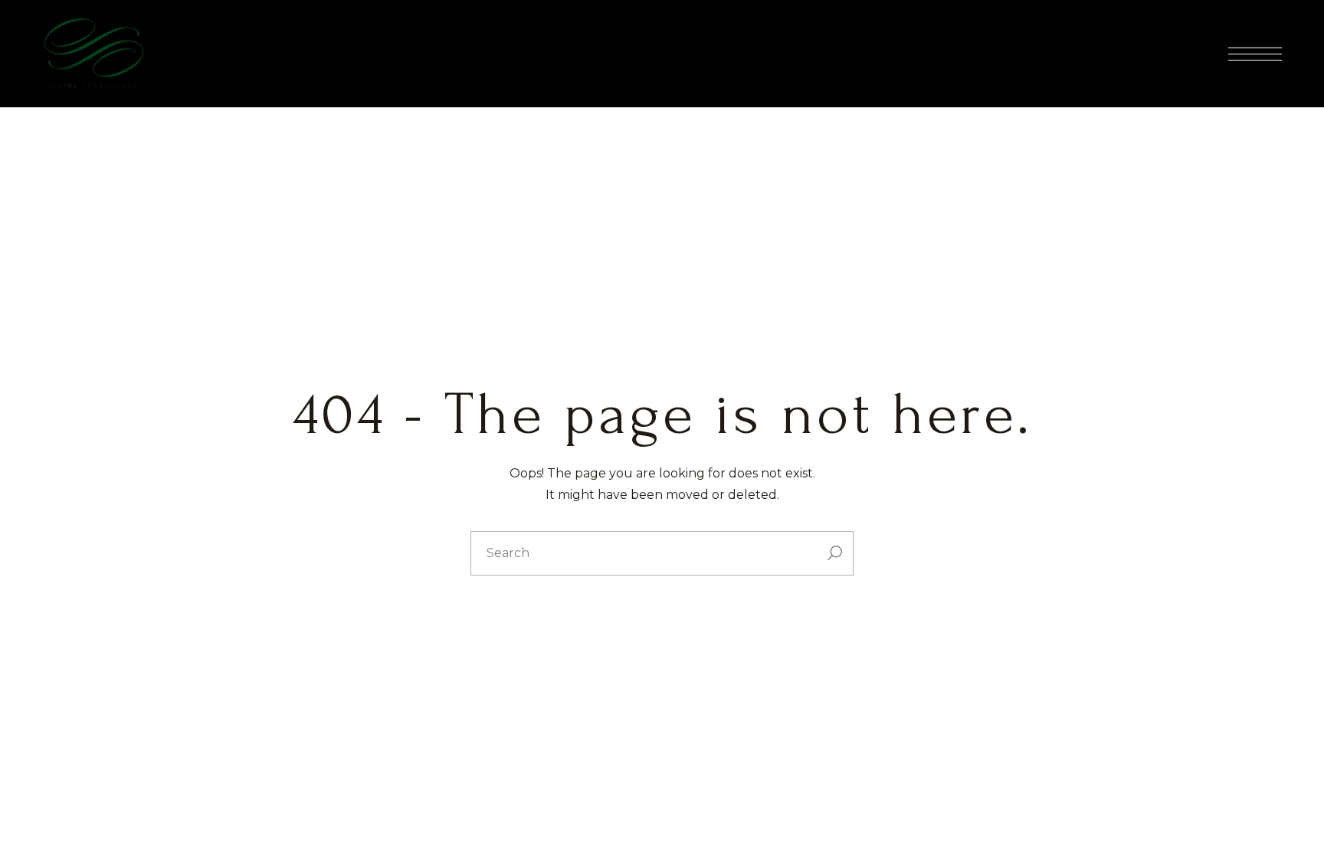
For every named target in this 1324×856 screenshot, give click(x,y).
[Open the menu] (1255, 54)
